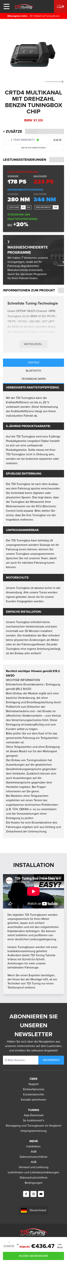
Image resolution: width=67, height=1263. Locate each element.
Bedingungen (33, 1183)
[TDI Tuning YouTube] (41, 1194)
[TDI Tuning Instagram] (33, 1194)
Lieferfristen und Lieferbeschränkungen (33, 1172)
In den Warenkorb (33, 1256)
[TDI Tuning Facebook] (26, 1194)
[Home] (24, 6)
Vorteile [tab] (33, 363)
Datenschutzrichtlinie (33, 1157)
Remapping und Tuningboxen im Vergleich (33, 1125)
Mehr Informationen (33, 147)
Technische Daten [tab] (33, 379)
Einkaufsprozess (33, 1089)
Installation (33, 1146)
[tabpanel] (33, 522)
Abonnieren (51, 1060)
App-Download (33, 1115)
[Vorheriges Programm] (55, 263)
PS (23, 207)
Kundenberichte (33, 1094)
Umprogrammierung (33, 1131)
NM (55, 207)
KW (28, 207)
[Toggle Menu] (6, 6)
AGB (33, 1151)
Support (33, 1084)
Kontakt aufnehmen (33, 1099)
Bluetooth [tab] (33, 371)
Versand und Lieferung (33, 1167)
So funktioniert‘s (33, 1120)
